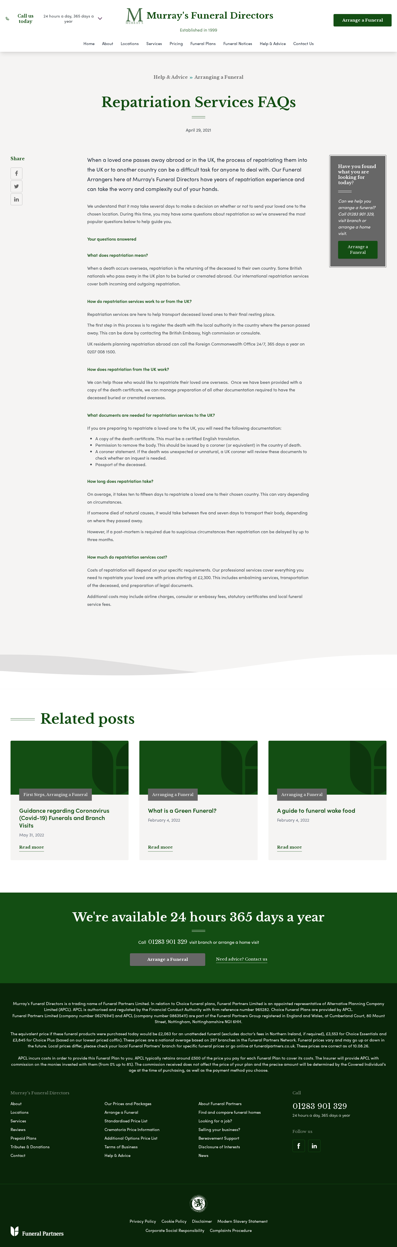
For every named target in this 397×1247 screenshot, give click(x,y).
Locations (130, 43)
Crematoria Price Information (132, 1129)
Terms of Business (121, 1147)
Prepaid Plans (23, 1138)
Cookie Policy (174, 1221)
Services (154, 43)
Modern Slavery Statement (242, 1221)
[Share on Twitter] (16, 186)
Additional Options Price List (131, 1138)
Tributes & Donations (30, 1147)
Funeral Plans (203, 43)
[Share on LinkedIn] (16, 199)
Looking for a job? (215, 1121)
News (203, 1155)
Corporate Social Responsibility (175, 1230)
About (107, 43)
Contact (18, 1155)
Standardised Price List (126, 1121)
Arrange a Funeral (362, 20)
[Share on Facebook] (16, 173)
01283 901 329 (360, 214)
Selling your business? (219, 1129)
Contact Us (303, 43)
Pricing (176, 43)
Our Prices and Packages (128, 1103)
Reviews (18, 1129)
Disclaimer (202, 1221)
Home (89, 43)
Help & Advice (273, 43)
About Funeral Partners (220, 1103)
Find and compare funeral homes (229, 1112)
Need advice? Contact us (241, 959)
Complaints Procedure (231, 1230)
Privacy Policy (143, 1221)
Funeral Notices (237, 43)
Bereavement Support (218, 1138)
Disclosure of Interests (219, 1147)
